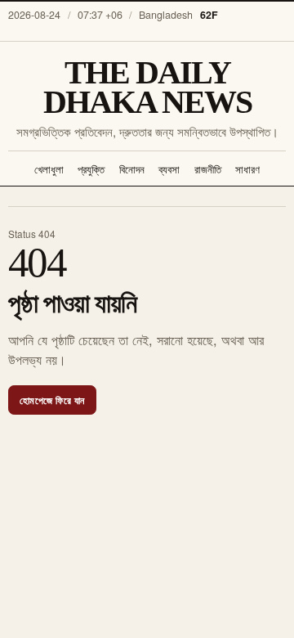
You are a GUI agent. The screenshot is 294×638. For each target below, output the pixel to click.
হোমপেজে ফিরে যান (52, 400)
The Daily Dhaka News (147, 88)
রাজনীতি (207, 169)
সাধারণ (247, 169)
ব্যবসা (169, 169)
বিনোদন (132, 169)
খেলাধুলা (49, 169)
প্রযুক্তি (91, 169)
